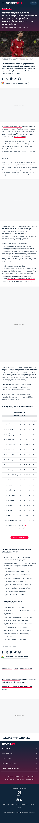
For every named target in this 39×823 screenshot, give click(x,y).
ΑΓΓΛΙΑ (16, 668)
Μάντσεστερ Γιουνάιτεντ (12, 126)
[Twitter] (7, 78)
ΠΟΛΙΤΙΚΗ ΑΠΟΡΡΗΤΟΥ (25, 779)
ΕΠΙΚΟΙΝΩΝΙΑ (29, 776)
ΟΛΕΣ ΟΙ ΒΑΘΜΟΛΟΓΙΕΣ (19, 537)
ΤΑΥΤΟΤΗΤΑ (9, 776)
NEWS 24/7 (15, 804)
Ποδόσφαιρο (5, 672)
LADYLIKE (33, 804)
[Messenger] (11, 78)
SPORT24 (6, 804)
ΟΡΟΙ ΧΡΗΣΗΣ (10, 779)
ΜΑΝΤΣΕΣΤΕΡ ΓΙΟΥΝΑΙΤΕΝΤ (21, 665)
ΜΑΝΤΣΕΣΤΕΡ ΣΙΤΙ (7, 668)
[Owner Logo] (19, 793)
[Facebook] (2, 78)
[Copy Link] (15, 78)
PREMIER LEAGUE (7, 665)
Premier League (20, 136)
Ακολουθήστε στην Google (11, 679)
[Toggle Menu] (3, 3)
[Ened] (19, 800)
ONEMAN (24, 804)
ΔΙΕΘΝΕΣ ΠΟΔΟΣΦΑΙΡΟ (26, 668)
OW (19, 808)
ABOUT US (19, 776)
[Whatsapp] (19, 78)
